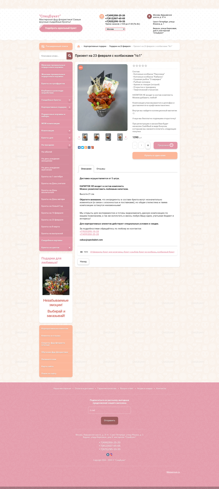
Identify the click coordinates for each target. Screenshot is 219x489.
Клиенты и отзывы (50, 336)
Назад (83, 261)
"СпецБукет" (50, 16)
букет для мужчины (113, 252)
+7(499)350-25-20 (115, 15)
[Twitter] (82, 147)
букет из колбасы (147, 252)
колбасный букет (165, 252)
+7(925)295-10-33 (115, 21)
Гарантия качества (106, 388)
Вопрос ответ (126, 388)
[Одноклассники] (85, 147)
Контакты (161, 388)
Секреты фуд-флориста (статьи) (53, 344)
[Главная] (79, 47)
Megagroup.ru (173, 472)
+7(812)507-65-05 (115, 18)
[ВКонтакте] (79, 147)
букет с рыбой (131, 252)
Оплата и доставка (84, 388)
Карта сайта (47, 366)
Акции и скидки (144, 388)
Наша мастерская (62, 388)
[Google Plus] (92, 147)
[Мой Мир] (89, 147)
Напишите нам (48, 359)
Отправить (109, 420)
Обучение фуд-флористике (54, 352)
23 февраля (96, 252)
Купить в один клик (155, 155)
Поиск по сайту (48, 373)
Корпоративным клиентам (54, 328)
